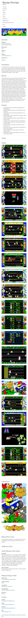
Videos (4, 14)
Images (4, 16)
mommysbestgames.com (6, 55)
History (4, 10)
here (10, 570)
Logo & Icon (5, 18)
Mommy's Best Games (6, 43)
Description (5, 8)
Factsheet (4, 6)
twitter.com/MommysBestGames (8, 604)
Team (4, 24)
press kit (4, 4)
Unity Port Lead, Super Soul (7, 586)
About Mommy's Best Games (8, 22)
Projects (4, 12)
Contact (4, 26)
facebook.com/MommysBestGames (8, 608)
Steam (3, 52)
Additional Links (6, 20)
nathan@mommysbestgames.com (8, 600)
